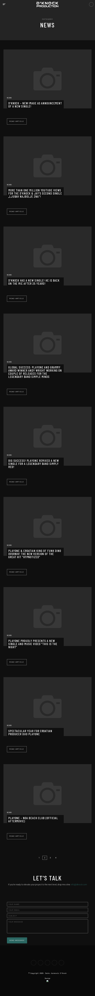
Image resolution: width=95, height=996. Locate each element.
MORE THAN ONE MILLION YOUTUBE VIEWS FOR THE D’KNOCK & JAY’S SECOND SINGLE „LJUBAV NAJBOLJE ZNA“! (35, 193)
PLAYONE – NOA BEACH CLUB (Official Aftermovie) (33, 819)
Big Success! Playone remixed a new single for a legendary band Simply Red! (33, 464)
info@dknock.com (79, 884)
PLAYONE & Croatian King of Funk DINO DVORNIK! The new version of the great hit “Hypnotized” (34, 554)
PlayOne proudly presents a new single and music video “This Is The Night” (32, 644)
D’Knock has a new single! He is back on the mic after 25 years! (34, 281)
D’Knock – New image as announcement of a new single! (35, 104)
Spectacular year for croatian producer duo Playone (30, 732)
